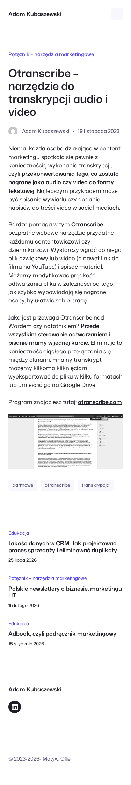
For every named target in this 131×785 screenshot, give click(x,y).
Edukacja (18, 533)
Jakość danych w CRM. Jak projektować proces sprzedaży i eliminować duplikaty (62, 546)
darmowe (23, 484)
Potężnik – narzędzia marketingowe (51, 54)
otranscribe (57, 484)
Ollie (65, 758)
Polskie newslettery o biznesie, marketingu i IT (65, 592)
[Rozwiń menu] (117, 14)
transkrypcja (95, 484)
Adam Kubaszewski (34, 14)
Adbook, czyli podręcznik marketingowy (62, 633)
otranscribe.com (100, 402)
